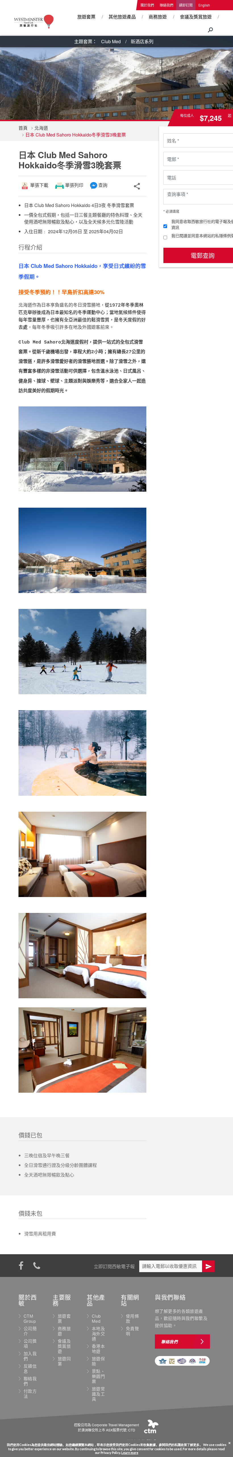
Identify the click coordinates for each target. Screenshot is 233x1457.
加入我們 (30, 1356)
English (204, 5)
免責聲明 (132, 1331)
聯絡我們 (166, 5)
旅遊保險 (98, 1361)
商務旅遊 (158, 16)
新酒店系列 (142, 41)
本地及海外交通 (98, 1333)
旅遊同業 (64, 1361)
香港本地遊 (98, 1349)
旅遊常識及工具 (98, 1394)
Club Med (111, 41)
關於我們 (147, 5)
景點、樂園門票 (98, 1376)
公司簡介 (30, 1331)
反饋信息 (30, 1368)
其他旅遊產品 (122, 16)
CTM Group (30, 1318)
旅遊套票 (86, 16)
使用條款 (132, 1318)
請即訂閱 (186, 5)
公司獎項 (30, 1343)
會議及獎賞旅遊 (196, 16)
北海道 (41, 128)
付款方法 (30, 1393)
